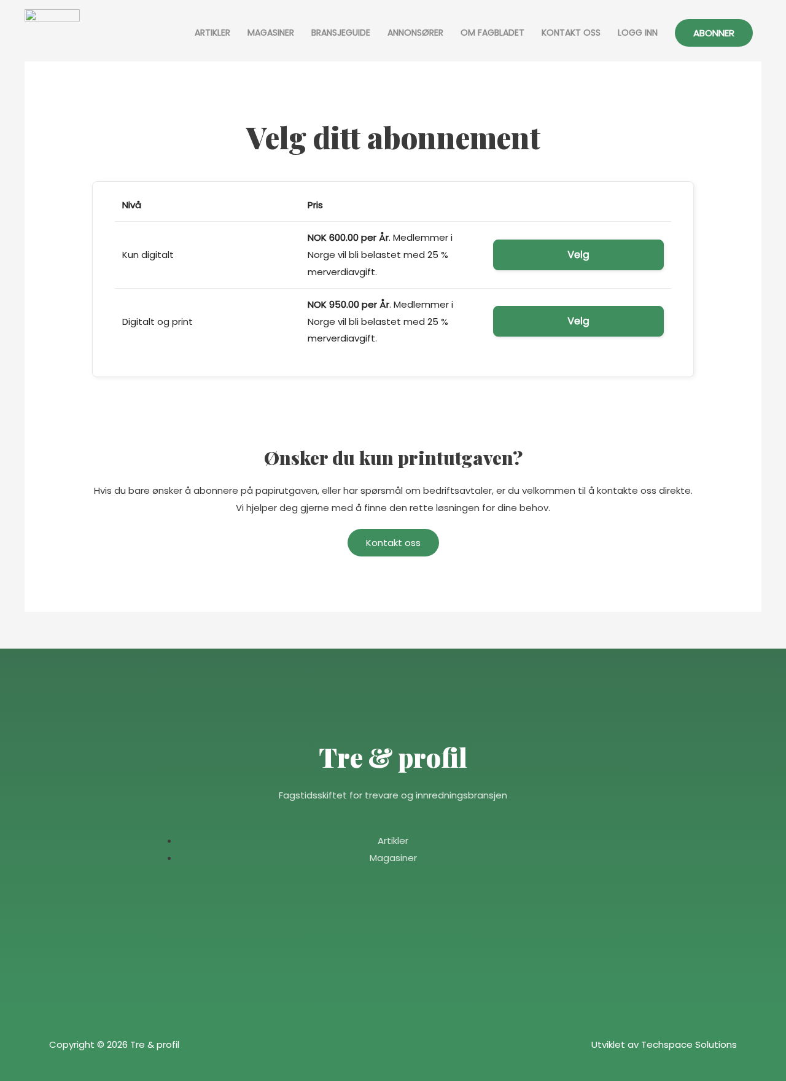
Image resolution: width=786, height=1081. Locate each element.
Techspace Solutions (689, 1044)
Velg (578, 255)
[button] (714, 33)
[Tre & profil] (52, 32)
